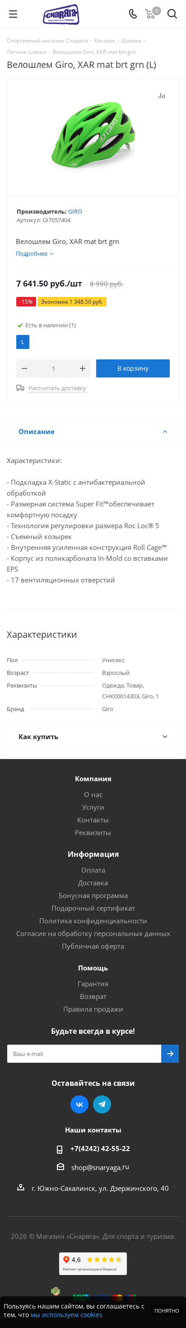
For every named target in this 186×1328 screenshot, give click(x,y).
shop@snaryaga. (96, 1167)
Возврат (93, 996)
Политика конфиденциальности (93, 920)
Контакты (93, 819)
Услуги (93, 807)
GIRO (75, 211)
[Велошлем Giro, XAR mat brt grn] (93, 135)
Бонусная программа (93, 895)
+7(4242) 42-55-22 (100, 1148)
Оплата (93, 869)
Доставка (93, 882)
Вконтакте (79, 1104)
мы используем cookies (66, 1314)
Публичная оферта (93, 946)
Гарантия (93, 983)
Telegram (102, 1104)
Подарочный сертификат (93, 907)
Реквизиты (93, 832)
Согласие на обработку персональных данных (93, 933)
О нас (93, 794)
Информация (93, 854)
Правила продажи (93, 1008)
